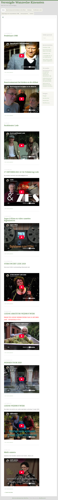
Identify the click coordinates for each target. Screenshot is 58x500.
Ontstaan (29, 10)
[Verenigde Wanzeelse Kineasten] (29, 23)
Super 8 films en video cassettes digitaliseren (17, 220)
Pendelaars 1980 (11, 36)
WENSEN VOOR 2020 (13, 363)
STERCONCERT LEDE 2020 (15, 264)
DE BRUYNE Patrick (47, 78)
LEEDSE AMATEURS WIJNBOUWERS (19, 314)
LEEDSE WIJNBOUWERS (14, 406)
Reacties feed (46, 100)
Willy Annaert (45, 83)
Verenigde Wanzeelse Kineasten (22, 2)
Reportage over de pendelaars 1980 (10, 13)
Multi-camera (10, 452)
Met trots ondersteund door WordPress (20, 498)
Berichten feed (46, 98)
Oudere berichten (8, 492)
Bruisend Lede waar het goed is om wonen (47, 85)
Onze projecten (24, 13)
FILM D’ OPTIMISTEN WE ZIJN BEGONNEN (47, 80)
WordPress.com (42, 498)
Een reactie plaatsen (9, 72)
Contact (31, 13)
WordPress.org (46, 102)
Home (3, 10)
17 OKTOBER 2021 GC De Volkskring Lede (21, 172)
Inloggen (45, 95)
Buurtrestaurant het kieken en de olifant (16, 10)
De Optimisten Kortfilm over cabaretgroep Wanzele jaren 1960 (47, 74)
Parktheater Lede (37, 10)
